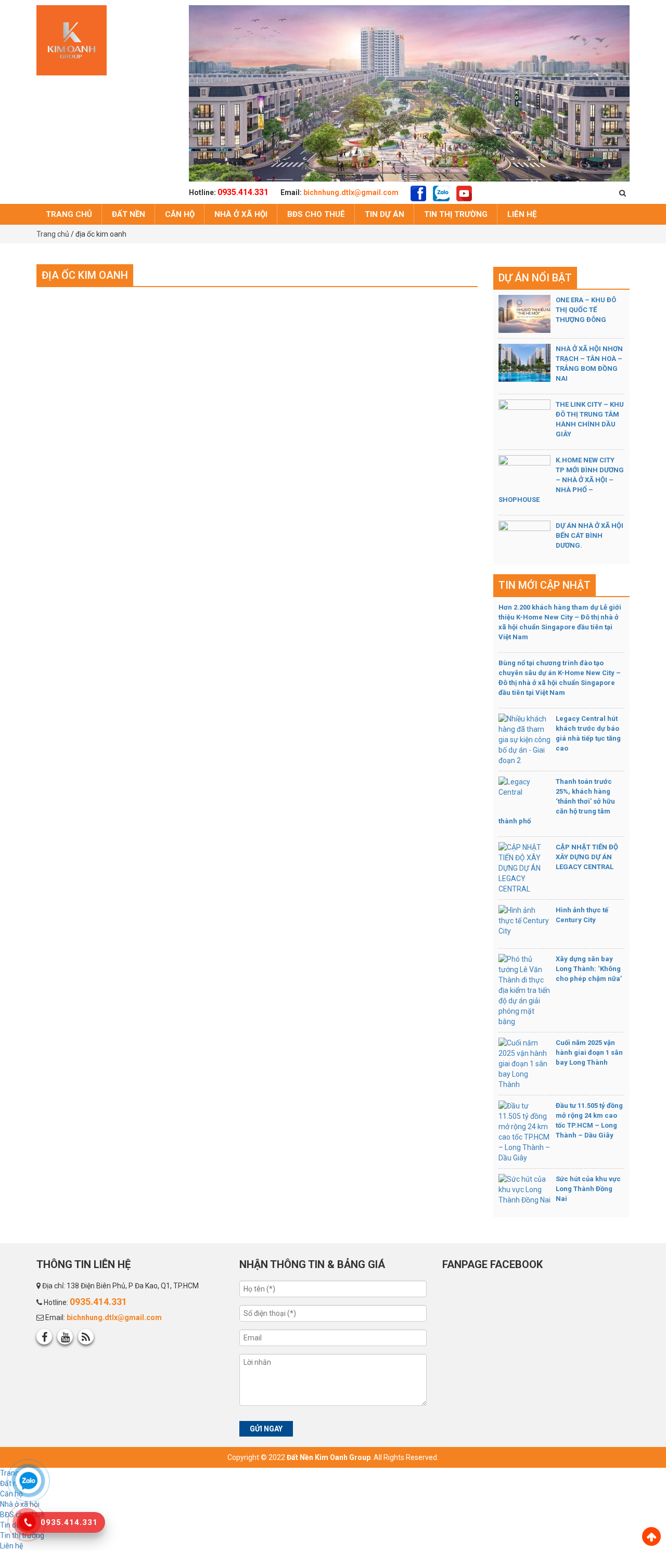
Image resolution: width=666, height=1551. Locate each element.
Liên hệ (521, 214)
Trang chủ (69, 214)
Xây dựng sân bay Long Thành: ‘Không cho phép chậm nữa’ (589, 969)
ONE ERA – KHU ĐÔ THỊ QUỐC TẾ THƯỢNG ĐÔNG (586, 310)
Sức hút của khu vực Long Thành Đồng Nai (588, 1189)
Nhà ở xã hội (240, 214)
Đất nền (128, 214)
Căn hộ (180, 214)
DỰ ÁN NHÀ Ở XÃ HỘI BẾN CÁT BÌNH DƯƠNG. (589, 535)
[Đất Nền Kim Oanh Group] (71, 39)
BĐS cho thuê (316, 214)
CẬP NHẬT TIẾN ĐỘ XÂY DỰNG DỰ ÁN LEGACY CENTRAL (587, 857)
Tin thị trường (456, 214)
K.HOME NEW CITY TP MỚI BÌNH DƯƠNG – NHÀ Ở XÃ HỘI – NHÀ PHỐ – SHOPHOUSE (561, 479)
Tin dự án (384, 214)
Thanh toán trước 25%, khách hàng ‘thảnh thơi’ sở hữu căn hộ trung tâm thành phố (556, 801)
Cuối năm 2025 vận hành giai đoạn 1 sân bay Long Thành (589, 1052)
